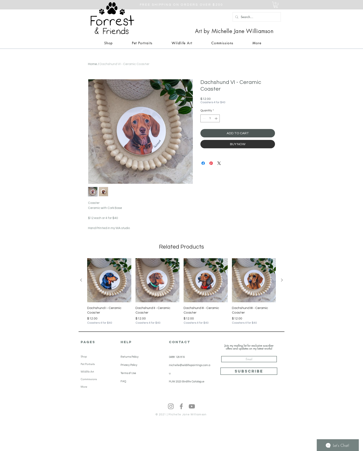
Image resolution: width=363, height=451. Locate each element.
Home (92, 64)
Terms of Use (128, 373)
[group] (181, 291)
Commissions (89, 379)
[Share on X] (219, 163)
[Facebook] (181, 406)
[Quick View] (109, 280)
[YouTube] (192, 406)
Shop (84, 356)
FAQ (123, 381)
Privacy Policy (129, 365)
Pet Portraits (88, 364)
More (84, 386)
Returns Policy (129, 356)
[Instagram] (171, 406)
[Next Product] (281, 280)
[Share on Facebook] (203, 163)
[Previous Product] (81, 280)
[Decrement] (203, 118)
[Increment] (216, 118)
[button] (275, 5)
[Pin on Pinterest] (211, 163)
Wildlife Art (87, 371)
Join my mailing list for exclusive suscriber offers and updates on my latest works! (249, 347)
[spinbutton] (210, 118)
